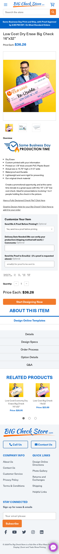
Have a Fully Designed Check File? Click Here (24, 200)
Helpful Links (40, 491)
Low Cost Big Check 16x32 (43, 402)
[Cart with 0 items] (52, 4)
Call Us (17, 444)
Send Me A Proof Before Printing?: (25, 223)
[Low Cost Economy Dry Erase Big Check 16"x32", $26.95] (16, 390)
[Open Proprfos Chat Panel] (53, 547)
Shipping (37, 485)
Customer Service (13, 473)
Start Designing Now (29, 302)
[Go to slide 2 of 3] (29, 418)
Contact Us (45, 444)
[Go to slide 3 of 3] (35, 418)
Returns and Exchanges (39, 478)
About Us (8, 461)
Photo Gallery (40, 470)
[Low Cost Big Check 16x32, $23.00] (43, 390)
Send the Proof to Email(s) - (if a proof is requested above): (29, 257)
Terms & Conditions (14, 485)
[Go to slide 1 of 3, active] (23, 418)
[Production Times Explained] (27, 146)
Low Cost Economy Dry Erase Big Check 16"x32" (16, 403)
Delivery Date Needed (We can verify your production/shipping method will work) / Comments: (25, 239)
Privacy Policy (10, 479)
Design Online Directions (40, 463)
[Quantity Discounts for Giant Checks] (29, 275)
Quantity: (7, 283)
